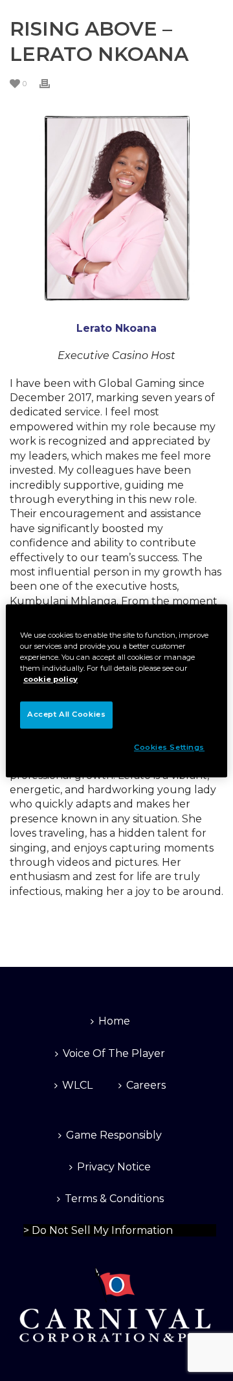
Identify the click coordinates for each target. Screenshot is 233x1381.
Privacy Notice (114, 1167)
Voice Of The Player (114, 1053)
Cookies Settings (169, 747)
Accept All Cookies (66, 714)
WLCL (77, 1085)
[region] (116, 690)
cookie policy (50, 679)
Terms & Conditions (114, 1198)
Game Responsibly (114, 1135)
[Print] (51, 83)
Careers (146, 1085)
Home (114, 1021)
